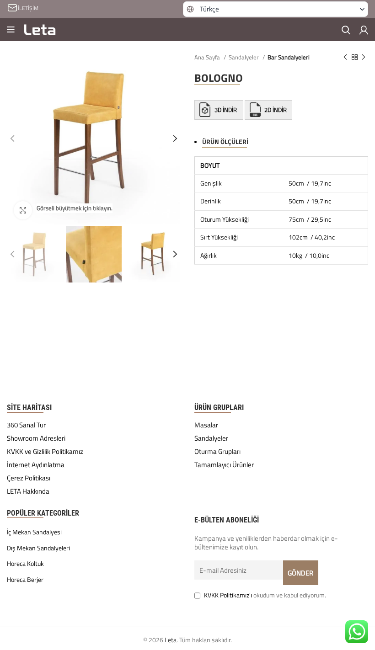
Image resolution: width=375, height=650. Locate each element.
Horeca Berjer (25, 579)
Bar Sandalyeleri (289, 57)
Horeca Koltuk (25, 563)
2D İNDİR (275, 109)
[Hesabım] (364, 30)
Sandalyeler (244, 57)
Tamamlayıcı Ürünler (224, 465)
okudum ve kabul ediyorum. (265, 595)
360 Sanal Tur (26, 425)
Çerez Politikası (28, 478)
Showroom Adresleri (36, 438)
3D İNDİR (225, 109)
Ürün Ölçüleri (225, 141)
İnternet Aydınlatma (35, 465)
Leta (171, 640)
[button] (276, 9)
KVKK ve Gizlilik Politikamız (45, 451)
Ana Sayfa (207, 57)
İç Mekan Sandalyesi (34, 532)
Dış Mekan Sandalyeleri (38, 548)
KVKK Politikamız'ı (228, 595)
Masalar (206, 425)
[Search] (346, 30)
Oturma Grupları (217, 451)
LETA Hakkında (28, 491)
